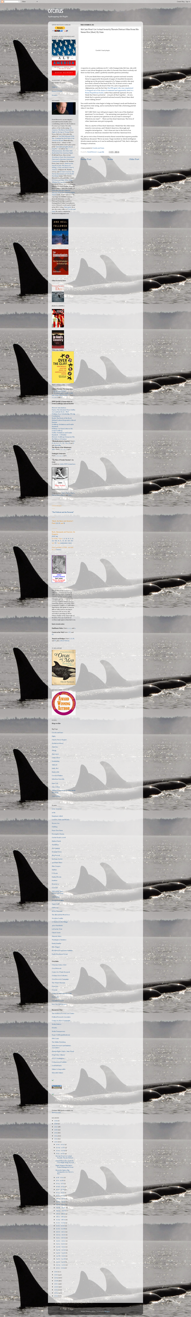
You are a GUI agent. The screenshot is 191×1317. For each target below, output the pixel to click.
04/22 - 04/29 (61, 1253)
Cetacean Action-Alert (59, 965)
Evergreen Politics (58, 901)
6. (70, 449)
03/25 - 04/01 (61, 1262)
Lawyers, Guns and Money (60, 820)
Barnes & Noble (57, 91)
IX (69, 443)
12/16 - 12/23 (60, 1144)
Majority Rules (56, 936)
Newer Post (86, 159)
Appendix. (57, 445)
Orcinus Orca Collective (59, 976)
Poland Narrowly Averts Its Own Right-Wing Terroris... (65, 1162)
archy (53, 813)
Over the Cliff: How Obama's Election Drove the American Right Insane (63, 193)
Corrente (55, 888)
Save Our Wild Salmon (59, 1004)
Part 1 (63, 493)
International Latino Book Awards (62, 148)
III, (74, 639)
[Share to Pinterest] (118, 152)
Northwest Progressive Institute (62, 951)
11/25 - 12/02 (60, 1154)
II (64, 538)
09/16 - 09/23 (61, 1205)
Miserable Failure (57, 1073)
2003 (56, 1296)
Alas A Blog (56, 787)
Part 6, (63, 495)
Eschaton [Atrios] (57, 743)
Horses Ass (55, 823)
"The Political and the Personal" (63, 512)
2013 (56, 1139)
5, (66, 449)
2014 (56, 1136)
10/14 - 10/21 (60, 1193)
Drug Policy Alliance (58, 1055)
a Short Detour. (65, 641)
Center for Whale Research (61, 972)
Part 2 (68, 493)
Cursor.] (58, 549)
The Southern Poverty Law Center (63, 1013)
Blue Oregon (56, 866)
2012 (56, 1142)
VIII (66, 443)
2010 (56, 1275)
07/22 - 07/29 (60, 1223)
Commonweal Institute (59, 1062)
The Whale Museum (58, 983)
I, (74, 441)
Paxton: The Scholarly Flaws (61, 410)
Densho (54, 1028)
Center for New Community (61, 1021)
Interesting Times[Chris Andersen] (57, 892)
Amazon (54, 87)
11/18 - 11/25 (60, 1178)
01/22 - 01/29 (60, 1268)
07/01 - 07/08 (60, 1229)
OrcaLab (54, 990)
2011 (56, 1272)
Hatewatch (67, 207)
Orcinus (55, 11)
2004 (56, 1293)
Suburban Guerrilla (58, 779)
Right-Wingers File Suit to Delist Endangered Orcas (64, 1166)
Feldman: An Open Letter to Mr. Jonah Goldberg (62, 430)
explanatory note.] (66, 543)
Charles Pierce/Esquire (59, 740)
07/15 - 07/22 (60, 1226)
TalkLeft (54, 765)
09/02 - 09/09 (61, 1211)
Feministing (55, 761)
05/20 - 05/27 (61, 1241)
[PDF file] (55, 536)
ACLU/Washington (58, 1058)
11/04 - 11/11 (60, 1184)
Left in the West (57, 929)
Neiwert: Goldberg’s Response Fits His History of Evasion (63, 438)
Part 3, (73, 493)
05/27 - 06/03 (61, 1238)
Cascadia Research (58, 1001)
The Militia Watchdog (59, 1042)
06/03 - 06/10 (61, 1235)
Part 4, (54, 495)
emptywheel (56, 758)
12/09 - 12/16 (60, 1148)
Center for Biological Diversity (62, 993)
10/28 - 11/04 (60, 1187)
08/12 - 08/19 (60, 1217)
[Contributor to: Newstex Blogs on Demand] (57, 1103)
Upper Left (55, 904)
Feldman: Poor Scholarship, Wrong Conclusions (63, 415)
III (54, 443)
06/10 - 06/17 (60, 1232)
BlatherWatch (56, 841)
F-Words (55, 873)
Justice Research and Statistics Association (61, 1047)
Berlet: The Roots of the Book (62, 418)
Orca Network (56, 968)
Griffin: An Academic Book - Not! (63, 411)
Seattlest (54, 881)
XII (66, 541)
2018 (56, 1124)
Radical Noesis (56, 877)
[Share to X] (114, 152)
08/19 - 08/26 (60, 1214)
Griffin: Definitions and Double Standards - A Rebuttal (62, 434)
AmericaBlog (56, 796)
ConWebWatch (56, 1066)
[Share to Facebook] (116, 152)
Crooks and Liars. (98, 148)
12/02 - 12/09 (60, 1151)
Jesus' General (56, 809)
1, (60, 449)
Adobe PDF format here (67, 464)
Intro (53, 449)
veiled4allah (56, 897)
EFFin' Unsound (57, 911)
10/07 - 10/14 (60, 1196)
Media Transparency (58, 1031)
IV (56, 443)
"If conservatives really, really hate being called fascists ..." (62, 394)
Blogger (107, 1311)
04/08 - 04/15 (61, 1256)
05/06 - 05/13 (61, 1247)
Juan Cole (55, 783)
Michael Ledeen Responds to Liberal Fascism (64, 421)
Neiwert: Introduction (59, 408)
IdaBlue (54, 870)
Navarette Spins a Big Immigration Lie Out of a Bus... (64, 1172)
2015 (56, 1133)
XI (63, 541)
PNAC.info (55, 1039)
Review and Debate (60, 391)
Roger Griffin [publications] (61, 1035)
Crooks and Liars (57, 733)
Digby (54, 736)
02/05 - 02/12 (61, 1265)
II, (52, 443)
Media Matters (56, 1024)
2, (61, 449)
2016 (56, 1130)
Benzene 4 (55, 884)
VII (63, 443)
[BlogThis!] (112, 152)
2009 (56, 1278)
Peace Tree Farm (57, 830)
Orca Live (55, 986)
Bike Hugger (56, 947)
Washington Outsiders (59, 940)
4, (64, 449)
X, (73, 443)
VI (60, 443)
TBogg (54, 751)
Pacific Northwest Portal (60, 954)
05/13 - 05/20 (60, 1244)
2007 (56, 1284)
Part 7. (70, 495)
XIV (72, 541)
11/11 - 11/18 (59, 1180)
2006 (56, 1287)
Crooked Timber (57, 776)
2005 (56, 1290)
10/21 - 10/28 (60, 1190)
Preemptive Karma (58, 834)
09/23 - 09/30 (61, 1202)
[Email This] (110, 152)
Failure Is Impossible (58, 1069)
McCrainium (56, 848)
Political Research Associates (61, 1017)
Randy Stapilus (56, 943)
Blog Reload (56, 855)
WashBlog (55, 845)
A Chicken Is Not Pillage (60, 922)
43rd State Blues (57, 863)
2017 (56, 1127)
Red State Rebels (57, 859)
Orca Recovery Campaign (60, 979)
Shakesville (55, 772)
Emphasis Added (57, 816)
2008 (56, 1281)
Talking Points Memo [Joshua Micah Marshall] (63, 791)
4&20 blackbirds (57, 926)
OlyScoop (55, 908)
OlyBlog (54, 827)
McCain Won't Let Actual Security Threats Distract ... (65, 1157)
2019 (56, 1121)
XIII (69, 541)
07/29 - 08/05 (61, 1220)
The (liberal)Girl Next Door (61, 915)
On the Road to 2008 (59, 838)
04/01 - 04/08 (61, 1259)
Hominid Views (57, 852)
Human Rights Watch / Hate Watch (63, 1051)
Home (110, 159)
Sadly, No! (55, 768)
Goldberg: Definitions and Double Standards (63, 425)
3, (63, 449)
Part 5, (58, 495)
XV (55, 543)
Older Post (134, 159)
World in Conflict (57, 918)
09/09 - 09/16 (61, 1208)
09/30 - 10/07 (61, 1199)
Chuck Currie (56, 933)
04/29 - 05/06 (61, 1250)
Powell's (54, 95)
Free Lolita (55, 997)
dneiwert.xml (56, 1113)
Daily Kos (55, 747)
